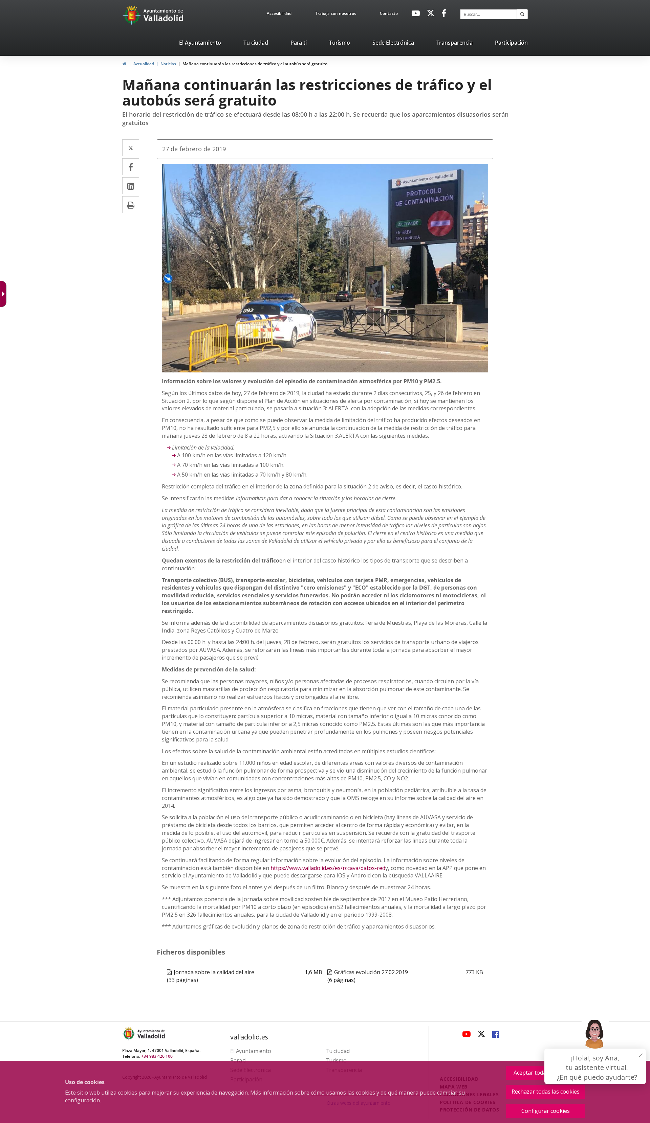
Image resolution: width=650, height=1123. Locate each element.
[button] (522, 14)
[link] (279, 14)
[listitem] (200, 44)
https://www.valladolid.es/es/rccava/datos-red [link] (327, 868)
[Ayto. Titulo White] (163, 15)
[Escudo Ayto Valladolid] (129, 1033)
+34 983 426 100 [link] (157, 1056)
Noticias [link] (168, 64)
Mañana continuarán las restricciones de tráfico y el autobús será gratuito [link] (254, 64)
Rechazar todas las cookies (546, 1091)
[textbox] (488, 14)
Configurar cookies (545, 1111)
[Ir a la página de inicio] (132, 15)
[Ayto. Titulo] (150, 1033)
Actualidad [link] (143, 64)
